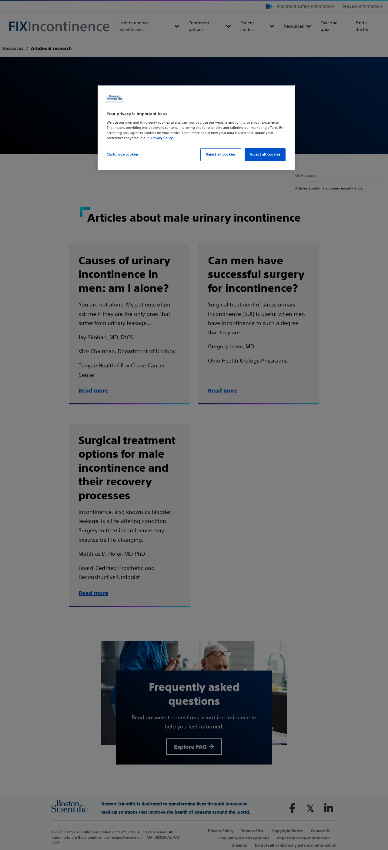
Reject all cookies (221, 154)
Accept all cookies (265, 154)
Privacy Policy (162, 138)
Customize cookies (123, 154)
